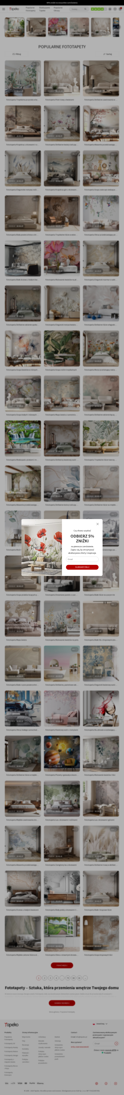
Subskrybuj (82, 567)
